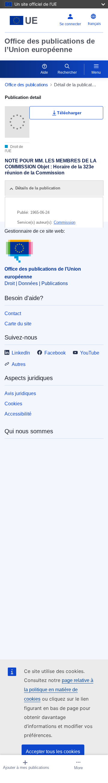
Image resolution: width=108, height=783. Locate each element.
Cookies (13, 403)
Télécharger (69, 112)
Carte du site (18, 323)
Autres (19, 364)
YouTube (89, 352)
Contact (12, 313)
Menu (96, 72)
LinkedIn (21, 352)
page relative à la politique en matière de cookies (58, 690)
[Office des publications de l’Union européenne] (24, 20)
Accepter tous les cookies (53, 751)
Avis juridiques (20, 393)
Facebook (55, 352)
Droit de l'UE (14, 149)
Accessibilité (18, 413)
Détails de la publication (37, 188)
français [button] (94, 24)
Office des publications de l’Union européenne (49, 45)
